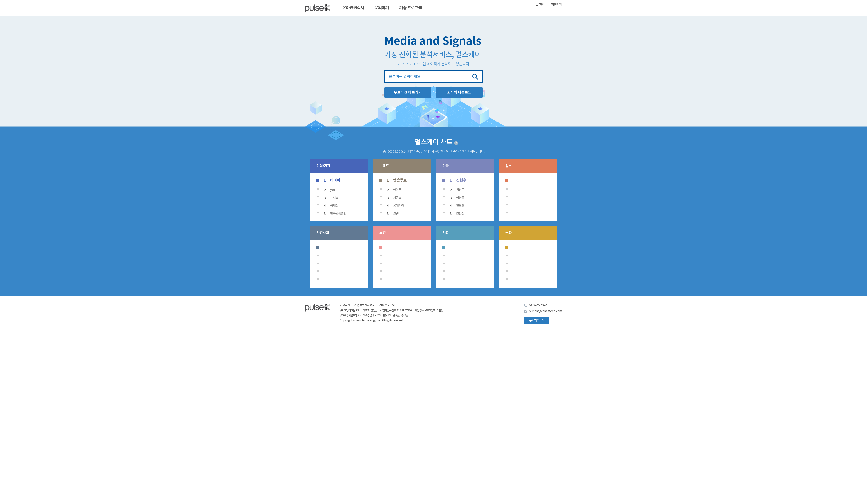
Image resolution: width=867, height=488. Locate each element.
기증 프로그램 (410, 7)
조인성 (460, 214)
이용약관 (345, 305)
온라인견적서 (353, 7)
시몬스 (397, 198)
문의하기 (381, 7)
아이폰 (397, 190)
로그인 (540, 5)
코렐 (396, 214)
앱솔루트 (400, 180)
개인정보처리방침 (364, 305)
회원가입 (556, 5)
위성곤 (460, 190)
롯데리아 (398, 206)
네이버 (335, 180)
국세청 (334, 206)
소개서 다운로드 (459, 92)
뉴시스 (334, 198)
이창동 (460, 198)
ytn (332, 190)
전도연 (460, 206)
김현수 (461, 180)
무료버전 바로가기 (408, 92)
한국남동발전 (338, 214)
